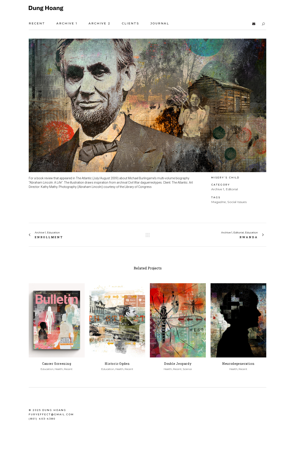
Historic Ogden (117, 364)
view (56, 319)
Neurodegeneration (238, 364)
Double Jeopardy (177, 364)
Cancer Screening (56, 364)
